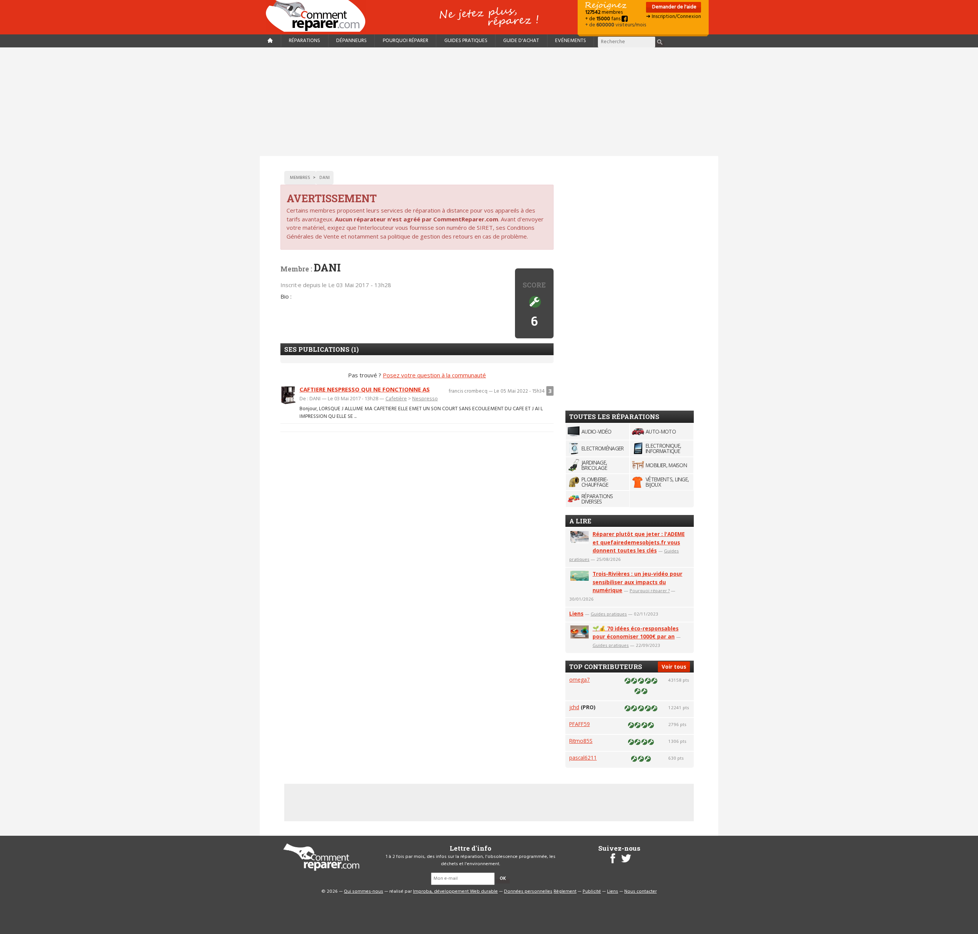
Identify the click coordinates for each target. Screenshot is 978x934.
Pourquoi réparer (405, 41)
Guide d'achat (521, 41)
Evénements (570, 41)
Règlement (565, 891)
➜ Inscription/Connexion (673, 17)
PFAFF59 (579, 724)
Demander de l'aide (673, 7)
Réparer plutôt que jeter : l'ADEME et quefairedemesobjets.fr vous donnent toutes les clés (639, 542)
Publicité (592, 891)
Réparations (304, 41)
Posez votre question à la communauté (434, 375)
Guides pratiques (465, 41)
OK (503, 878)
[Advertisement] (489, 101)
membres (604, 12)
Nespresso (425, 398)
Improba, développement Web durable (455, 891)
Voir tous (674, 666)
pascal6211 (583, 757)
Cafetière (396, 398)
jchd (574, 707)
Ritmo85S (581, 740)
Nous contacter (640, 891)
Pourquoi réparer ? (650, 590)
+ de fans (603, 19)
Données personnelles (528, 891)
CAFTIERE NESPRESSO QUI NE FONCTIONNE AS (365, 389)
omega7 (579, 679)
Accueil (319, 16)
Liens (576, 613)
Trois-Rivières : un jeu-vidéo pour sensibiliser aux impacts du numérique (637, 582)
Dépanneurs (351, 41)
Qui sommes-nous (363, 891)
